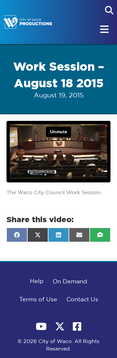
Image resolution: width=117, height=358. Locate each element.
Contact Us (82, 299)
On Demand (70, 281)
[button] (109, 10)
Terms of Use (38, 299)
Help (37, 281)
